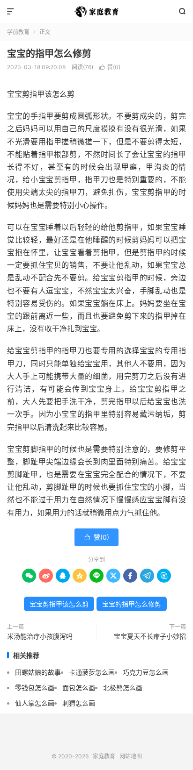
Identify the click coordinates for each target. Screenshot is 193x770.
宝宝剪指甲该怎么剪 (59, 604)
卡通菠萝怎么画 (92, 672)
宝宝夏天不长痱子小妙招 (150, 636)
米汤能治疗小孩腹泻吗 (40, 636)
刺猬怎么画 (78, 703)
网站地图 (130, 756)
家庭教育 (96, 11)
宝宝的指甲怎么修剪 (49, 53)
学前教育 (18, 32)
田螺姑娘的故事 (38, 672)
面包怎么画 (78, 688)
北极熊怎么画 (122, 688)
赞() (109, 67)
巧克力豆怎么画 (146, 672)
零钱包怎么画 (34, 688)
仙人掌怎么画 (34, 703)
